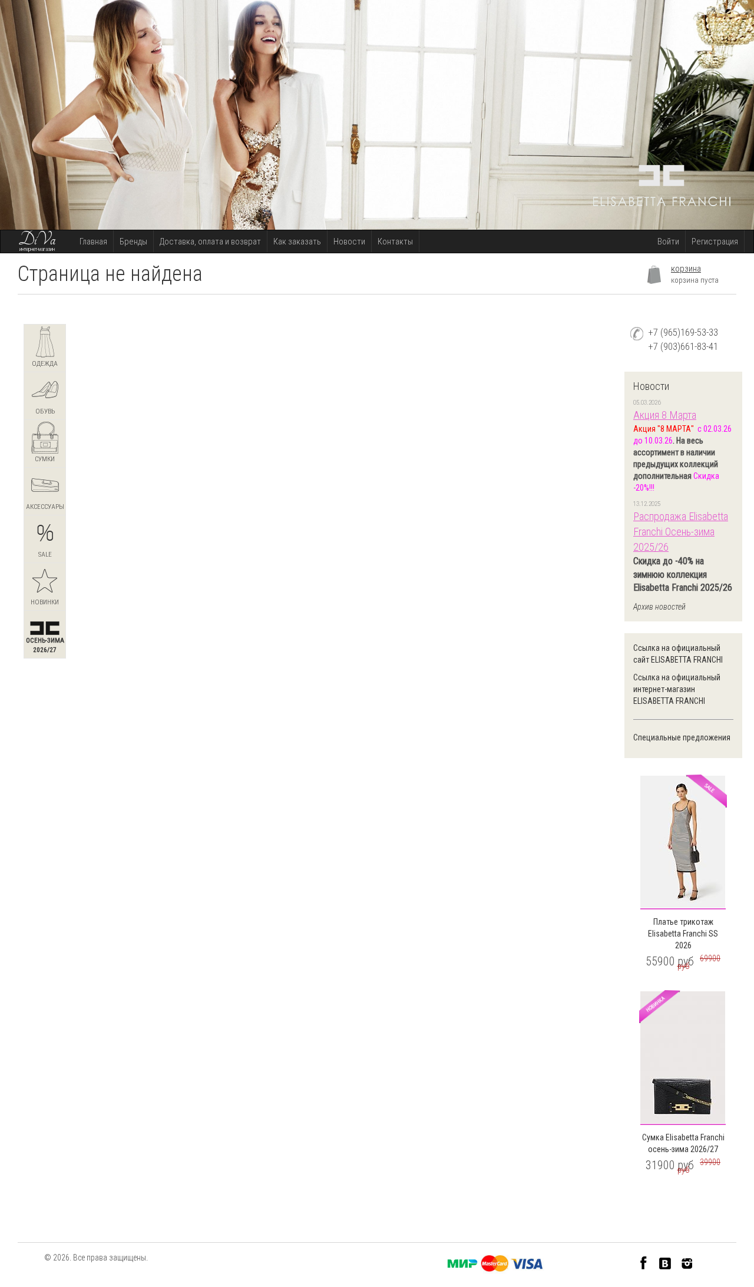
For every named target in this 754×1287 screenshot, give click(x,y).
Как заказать (297, 241)
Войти (668, 241)
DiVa (37, 240)
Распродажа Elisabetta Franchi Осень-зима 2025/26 (680, 531)
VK (665, 1262)
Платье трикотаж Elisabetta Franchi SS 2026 (683, 933)
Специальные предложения (681, 737)
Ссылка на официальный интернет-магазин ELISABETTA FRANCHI (676, 689)
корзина (686, 268)
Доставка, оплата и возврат (210, 241)
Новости (349, 241)
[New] (683, 1058)
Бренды (133, 241)
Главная (93, 241)
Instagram (687, 1262)
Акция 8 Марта (664, 415)
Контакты (395, 241)
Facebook (643, 1262)
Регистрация (715, 241)
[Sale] (683, 842)
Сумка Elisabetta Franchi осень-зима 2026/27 (683, 1143)
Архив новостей (659, 606)
